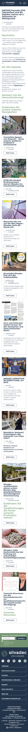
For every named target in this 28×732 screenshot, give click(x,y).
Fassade (5, 675)
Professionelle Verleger (11, 680)
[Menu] (24, 3)
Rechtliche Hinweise (10, 724)
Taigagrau (16, 53)
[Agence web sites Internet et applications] (7, 727)
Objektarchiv (18, 85)
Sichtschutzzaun (8, 671)
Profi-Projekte (7, 689)
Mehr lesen (10, 153)
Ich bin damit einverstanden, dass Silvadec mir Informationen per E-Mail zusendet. (9, 642)
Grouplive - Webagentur (15, 727)
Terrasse (5, 666)
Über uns (5, 694)
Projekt (5, 684)
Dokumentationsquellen (11, 698)
